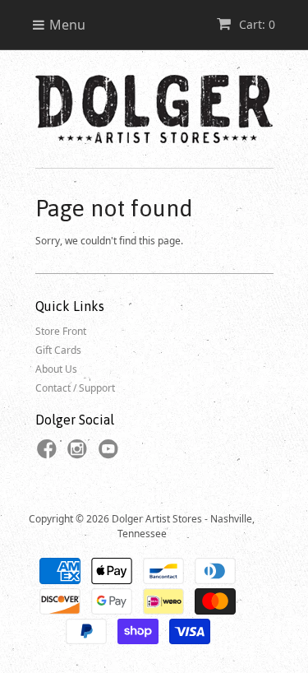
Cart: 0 (255, 24)
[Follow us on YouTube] (111, 454)
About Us (56, 369)
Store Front (60, 331)
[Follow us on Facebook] (49, 454)
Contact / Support (75, 388)
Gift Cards (58, 350)
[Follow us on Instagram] (79, 454)
